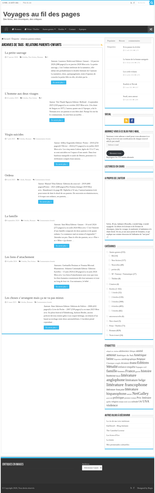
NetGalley (140, 393)
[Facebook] (134, 3)
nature (129, 394)
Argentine (117, 359)
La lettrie (110, 440)
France (130, 371)
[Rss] (131, 3)
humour (111, 375)
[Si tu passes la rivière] (114, 51)
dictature (125, 363)
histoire (146, 371)
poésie (114, 269)
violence (112, 405)
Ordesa (9, 175)
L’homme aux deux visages (21, 93)
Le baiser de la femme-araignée (135, 59)
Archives (85, 464)
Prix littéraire (144, 397)
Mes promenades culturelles (117, 445)
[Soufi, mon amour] (114, 100)
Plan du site (27, 3)
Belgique (141, 359)
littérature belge (135, 380)
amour (111, 355)
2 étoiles (115, 297)
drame (133, 362)
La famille (11, 216)
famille (111, 371)
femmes (121, 371)
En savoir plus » (58, 82)
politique (118, 397)
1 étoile (21, 180)
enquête (131, 366)
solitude (134, 402)
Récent (122, 41)
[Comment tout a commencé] (59, 474)
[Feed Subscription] (101, 45)
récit (129, 402)
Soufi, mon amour (130, 96)
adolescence (124, 351)
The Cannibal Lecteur (115, 430)
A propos (82, 29)
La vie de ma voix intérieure (117, 421)
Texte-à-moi (114, 335)
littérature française (115, 389)
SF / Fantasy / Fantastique (122, 274)
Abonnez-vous (115, 153)
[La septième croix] (26, 474)
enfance (122, 366)
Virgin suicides (14, 134)
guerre (137, 371)
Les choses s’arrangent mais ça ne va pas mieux (34, 297)
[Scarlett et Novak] (114, 88)
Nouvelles (116, 265)
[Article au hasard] (151, 29)
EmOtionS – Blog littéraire (117, 426)
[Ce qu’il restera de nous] (9, 474)
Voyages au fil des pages (41, 14)
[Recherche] (152, 2)
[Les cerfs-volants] (114, 75)
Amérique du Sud (125, 355)
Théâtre (115, 278)
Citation (112, 284)
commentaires (134, 41)
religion (114, 401)
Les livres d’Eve (113, 435)
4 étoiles (25, 57)
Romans (18, 29)
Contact (72, 29)
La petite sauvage (15, 52)
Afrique (132, 351)
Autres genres (48, 29)
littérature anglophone (121, 377)
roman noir (123, 402)
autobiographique (128, 359)
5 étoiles (115, 311)
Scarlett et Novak (130, 84)
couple (117, 363)
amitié (139, 350)
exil (145, 367)
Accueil (6, 29)
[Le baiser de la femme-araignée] (114, 63)
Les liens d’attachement (19, 257)
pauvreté (109, 398)
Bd (113, 256)
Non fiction (32, 57)
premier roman (130, 398)
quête (108, 402)
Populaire (111, 41)
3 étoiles (24, 261)
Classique (110, 363)
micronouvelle (115, 316)
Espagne (139, 367)
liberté (118, 376)
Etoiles (61, 29)
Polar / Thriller (33, 29)
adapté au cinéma (112, 351)
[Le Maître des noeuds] (43, 474)
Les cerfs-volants (130, 71)
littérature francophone (126, 384)
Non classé (113, 321)
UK (140, 401)
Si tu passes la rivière (131, 47)
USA (146, 401)
